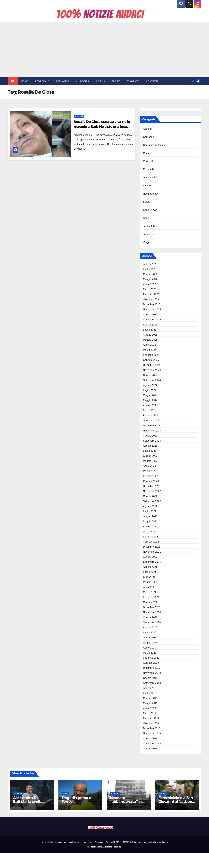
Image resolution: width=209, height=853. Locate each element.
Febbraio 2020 (151, 657)
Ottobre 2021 (150, 557)
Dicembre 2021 (151, 546)
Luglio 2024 (149, 390)
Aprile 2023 (149, 466)
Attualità (62, 81)
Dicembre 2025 (151, 304)
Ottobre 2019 (150, 678)
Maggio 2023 (150, 461)
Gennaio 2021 (151, 602)
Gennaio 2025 (151, 360)
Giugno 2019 (150, 698)
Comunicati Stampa (154, 145)
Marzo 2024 (149, 410)
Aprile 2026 (149, 284)
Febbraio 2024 (151, 415)
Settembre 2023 (152, 440)
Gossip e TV (150, 177)
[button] (193, 81)
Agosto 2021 (150, 567)
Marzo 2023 (149, 471)
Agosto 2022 (150, 506)
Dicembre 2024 (151, 365)
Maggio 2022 (150, 521)
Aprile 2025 (149, 345)
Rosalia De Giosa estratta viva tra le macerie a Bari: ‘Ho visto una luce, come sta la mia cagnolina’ (102, 127)
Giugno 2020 (150, 637)
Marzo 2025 (149, 350)
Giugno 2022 (150, 516)
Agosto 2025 (150, 324)
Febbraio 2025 (151, 355)
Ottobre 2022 (150, 496)
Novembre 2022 (152, 491)
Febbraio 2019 (151, 718)
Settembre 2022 (152, 501)
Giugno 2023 (150, 456)
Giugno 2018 (150, 748)
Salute (146, 202)
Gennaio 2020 (151, 663)
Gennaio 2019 (151, 723)
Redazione (42, 81)
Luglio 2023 (149, 451)
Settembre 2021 (152, 562)
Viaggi (146, 242)
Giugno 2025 (150, 334)
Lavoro (147, 185)
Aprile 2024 (149, 405)
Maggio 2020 (150, 642)
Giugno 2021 (150, 577)
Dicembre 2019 (151, 668)
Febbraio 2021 (151, 597)
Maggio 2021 (150, 582)
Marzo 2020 (149, 652)
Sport (116, 81)
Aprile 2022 (149, 526)
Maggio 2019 (150, 703)
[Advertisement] (104, 49)
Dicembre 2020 (151, 607)
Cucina (147, 153)
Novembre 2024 (152, 370)
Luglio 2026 (149, 269)
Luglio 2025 (149, 329)
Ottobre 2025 (150, 314)
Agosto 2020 (150, 627)
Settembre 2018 (152, 743)
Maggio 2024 (150, 400)
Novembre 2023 (152, 430)
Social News (150, 210)
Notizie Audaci (151, 193)
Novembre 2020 (152, 612)
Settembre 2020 (152, 622)
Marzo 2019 (149, 713)
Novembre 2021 (152, 551)
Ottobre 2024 (150, 375)
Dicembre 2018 (151, 728)
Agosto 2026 (150, 264)
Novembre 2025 (152, 309)
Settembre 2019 (152, 683)
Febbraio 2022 (151, 536)
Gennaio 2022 (151, 541)
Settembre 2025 (152, 319)
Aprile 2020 (149, 647)
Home (24, 81)
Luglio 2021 (149, 572)
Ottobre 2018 (150, 738)
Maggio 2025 (150, 339)
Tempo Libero (150, 226)
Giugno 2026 (150, 274)
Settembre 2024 (152, 380)
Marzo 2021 (149, 592)
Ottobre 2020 (150, 617)
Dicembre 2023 (151, 425)
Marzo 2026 (149, 289)
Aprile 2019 (149, 708)
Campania (149, 137)
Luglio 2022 (149, 511)
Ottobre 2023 (150, 435)
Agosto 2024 (150, 385)
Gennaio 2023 (151, 481)
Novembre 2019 (152, 673)
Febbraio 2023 (151, 476)
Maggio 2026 (150, 279)
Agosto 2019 (150, 688)
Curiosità (82, 81)
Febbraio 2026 (151, 294)
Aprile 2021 (149, 587)
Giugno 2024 (150, 395)
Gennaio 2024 (151, 420)
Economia (148, 169)
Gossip (100, 81)
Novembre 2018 (152, 733)
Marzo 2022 (149, 531)
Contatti (152, 81)
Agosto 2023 (150, 445)
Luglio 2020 (149, 632)
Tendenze (133, 81)
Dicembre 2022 (151, 486)
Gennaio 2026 (151, 299)
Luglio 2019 (149, 693)
